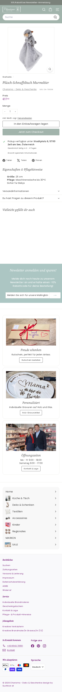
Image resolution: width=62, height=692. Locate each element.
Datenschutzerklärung (14, 581)
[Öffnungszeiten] (31, 437)
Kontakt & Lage (31, 468)
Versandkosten (24, 118)
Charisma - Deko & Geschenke (20, 89)
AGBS (5, 586)
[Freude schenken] (31, 332)
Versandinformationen (16, 191)
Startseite (7, 77)
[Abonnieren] (55, 295)
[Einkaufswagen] (50, 9)
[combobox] (31, 17)
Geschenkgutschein (13, 606)
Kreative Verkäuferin (13, 626)
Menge (7, 105)
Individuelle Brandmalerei (16, 602)
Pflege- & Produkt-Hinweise (17, 614)
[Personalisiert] (31, 384)
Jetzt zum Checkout (31, 132)
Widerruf (7, 590)
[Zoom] (50, 69)
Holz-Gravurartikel (31, 412)
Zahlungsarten (10, 569)
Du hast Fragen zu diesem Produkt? (23, 198)
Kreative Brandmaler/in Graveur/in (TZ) (23, 630)
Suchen (6, 565)
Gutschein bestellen (31, 360)
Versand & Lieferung (13, 573)
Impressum (8, 577)
